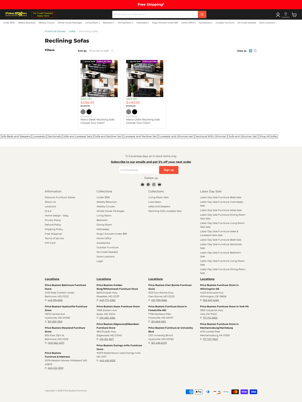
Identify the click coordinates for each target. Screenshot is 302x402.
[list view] (255, 51)
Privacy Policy (53, 220)
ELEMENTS (86, 116)
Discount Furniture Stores (60, 197)
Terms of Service (54, 238)
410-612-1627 (106, 339)
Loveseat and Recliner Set (140, 136)
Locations (50, 206)
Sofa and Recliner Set (108, 136)
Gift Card (50, 242)
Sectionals (54, 136)
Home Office (188, 22)
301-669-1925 (158, 321)
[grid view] (250, 51)
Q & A (48, 210)
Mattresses (142, 22)
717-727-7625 (210, 339)
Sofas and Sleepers (159, 206)
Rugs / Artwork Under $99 (165, 22)
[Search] (202, 14)
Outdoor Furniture (224, 22)
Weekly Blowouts (26, 22)
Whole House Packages (70, 22)
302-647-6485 (211, 300)
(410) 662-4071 (56, 342)
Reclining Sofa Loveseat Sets (165, 210)
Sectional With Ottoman (211, 136)
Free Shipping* (53, 233)
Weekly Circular (47, 22)
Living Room (92, 22)
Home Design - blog (56, 215)
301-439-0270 (159, 342)
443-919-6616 (55, 300)
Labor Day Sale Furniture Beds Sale (220, 197)
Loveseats (39, 136)
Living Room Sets (158, 197)
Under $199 (9, 22)
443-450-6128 (107, 360)
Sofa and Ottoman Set (243, 136)
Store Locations (267, 22)
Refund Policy (53, 224)
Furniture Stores (55, 31)
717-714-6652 (210, 317)
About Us (50, 201)
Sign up (169, 170)
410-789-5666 (159, 300)
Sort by (82, 50)
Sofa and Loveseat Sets (77, 136)
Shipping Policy (54, 229)
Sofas (72, 31)
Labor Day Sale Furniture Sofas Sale (221, 210)
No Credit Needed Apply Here (43, 14)
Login (100, 261)
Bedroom (108, 22)
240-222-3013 (55, 368)
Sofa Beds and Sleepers (15, 136)
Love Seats (154, 201)
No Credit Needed (247, 22)
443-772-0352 (107, 300)
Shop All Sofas (268, 136)
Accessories (205, 22)
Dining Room (125, 22)
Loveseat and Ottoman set (176, 136)
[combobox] (155, 14)
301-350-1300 (55, 321)
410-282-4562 (107, 317)
